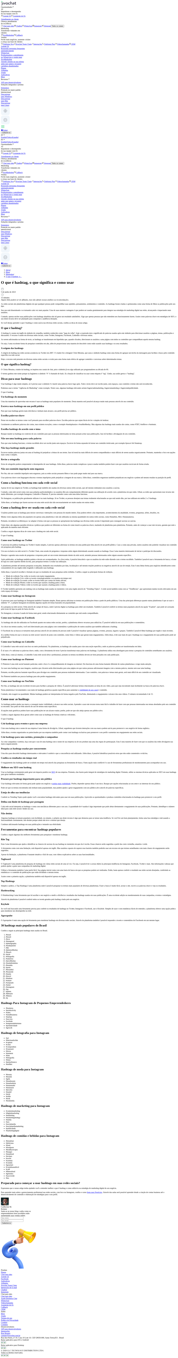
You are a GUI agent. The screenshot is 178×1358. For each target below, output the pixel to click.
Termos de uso (6, 1318)
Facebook (4, 1279)
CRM (73, 44)
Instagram (38, 26)
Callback (19, 35)
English (4, 137)
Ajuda (3, 72)
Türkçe (9, 137)
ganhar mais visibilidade (61, 784)
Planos (3, 68)
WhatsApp (28, 26)
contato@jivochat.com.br (10, 1335)
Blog (3, 77)
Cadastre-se (6, 133)
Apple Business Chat (9, 1298)
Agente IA (7, 16)
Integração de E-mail (9, 1288)
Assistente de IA (19, 16)
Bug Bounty (5, 1333)
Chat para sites (8, 26)
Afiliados (4, 70)
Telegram (47, 26)
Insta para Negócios (94, 1192)
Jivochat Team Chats (23, 44)
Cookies (4, 1322)
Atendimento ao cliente (10, 19)
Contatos (4, 1325)
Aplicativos (5, 75)
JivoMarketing (8, 35)
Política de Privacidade (9, 1320)
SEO (53, 772)
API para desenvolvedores (11, 1329)
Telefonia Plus (49, 44)
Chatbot (19, 26)
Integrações (37, 44)
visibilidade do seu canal (88, 690)
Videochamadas (63, 44)
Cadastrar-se (6, 1223)
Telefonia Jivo (8, 44)
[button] (89, 7)
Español (15, 137)
